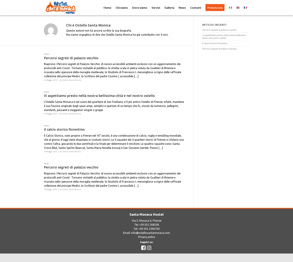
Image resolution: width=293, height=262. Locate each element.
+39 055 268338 (149, 224)
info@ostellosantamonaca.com (150, 232)
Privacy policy (146, 236)
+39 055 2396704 (149, 228)
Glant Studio (176, 258)
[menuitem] (107, 7)
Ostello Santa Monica (71, 80)
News (46, 54)
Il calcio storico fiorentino (64, 129)
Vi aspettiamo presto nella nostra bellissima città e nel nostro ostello (99, 95)
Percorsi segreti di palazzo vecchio (71, 58)
